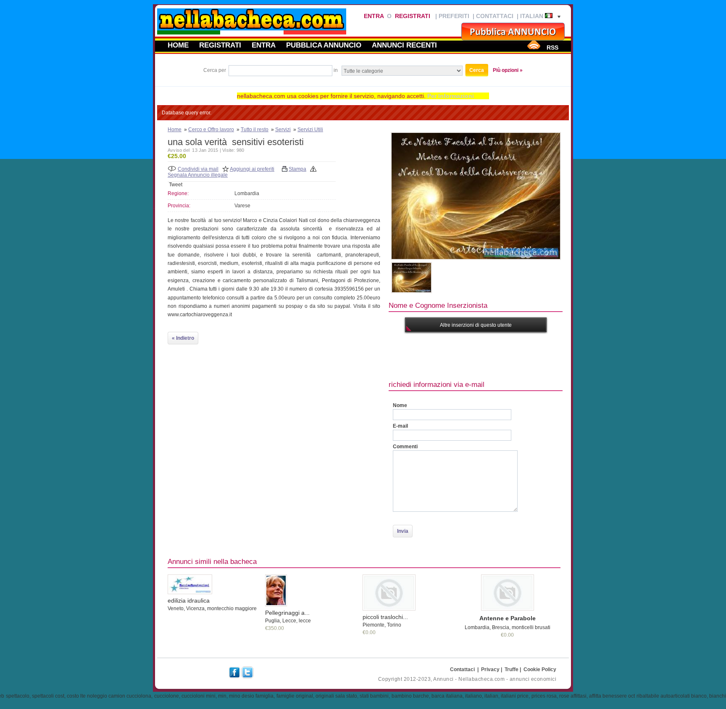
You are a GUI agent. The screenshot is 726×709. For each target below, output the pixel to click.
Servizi (283, 129)
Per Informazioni (450, 96)
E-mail (400, 426)
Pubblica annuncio (323, 45)
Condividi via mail (198, 169)
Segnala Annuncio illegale (198, 175)
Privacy (490, 669)
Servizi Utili (310, 129)
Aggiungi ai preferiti (252, 169)
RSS (552, 47)
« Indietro (183, 338)
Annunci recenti (404, 45)
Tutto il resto (254, 129)
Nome (400, 405)
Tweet (175, 185)
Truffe (511, 669)
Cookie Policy (539, 669)
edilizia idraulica (189, 600)
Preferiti (454, 16)
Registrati (412, 16)
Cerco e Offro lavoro (211, 129)
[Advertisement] (541, 355)
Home (178, 45)
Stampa (297, 169)
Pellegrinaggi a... (287, 612)
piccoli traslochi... (385, 617)
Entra (374, 16)
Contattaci (494, 16)
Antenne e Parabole (507, 618)
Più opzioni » (508, 70)
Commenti (405, 447)
